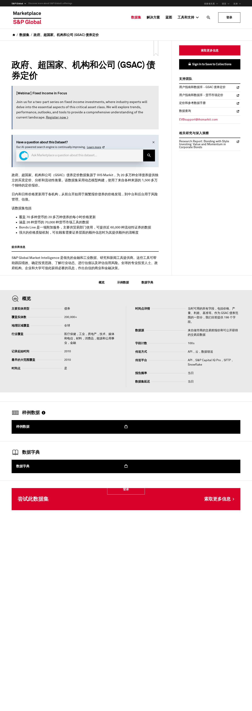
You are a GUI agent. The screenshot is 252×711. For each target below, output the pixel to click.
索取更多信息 (210, 50)
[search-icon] (149, 155)
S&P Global (17, 4)
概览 (102, 282)
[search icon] (208, 17)
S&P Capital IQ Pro (208, 360)
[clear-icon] (153, 142)
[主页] (27, 17)
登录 (229, 17)
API (190, 360)
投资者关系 (209, 4)
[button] (23, 155)
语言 (224, 4)
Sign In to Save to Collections (211, 64)
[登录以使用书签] (155, 48)
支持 (235, 4)
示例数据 (123, 282)
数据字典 (147, 282)
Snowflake (195, 364)
